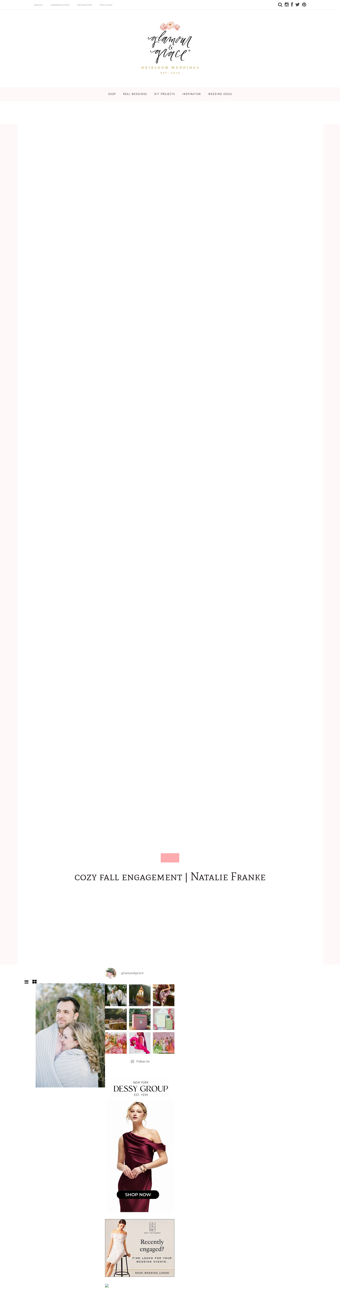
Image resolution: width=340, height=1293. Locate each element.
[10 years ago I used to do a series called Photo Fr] (116, 995)
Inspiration (191, 94)
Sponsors (84, 5)
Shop (112, 94)
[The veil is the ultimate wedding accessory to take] (140, 1043)
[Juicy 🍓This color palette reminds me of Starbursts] (116, 1043)
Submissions (60, 5)
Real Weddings (135, 94)
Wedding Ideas (220, 94)
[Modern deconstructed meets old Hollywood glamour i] (163, 995)
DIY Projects (165, 94)
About (38, 5)
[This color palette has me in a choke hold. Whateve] (116, 1019)
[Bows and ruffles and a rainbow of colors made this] (163, 1019)
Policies (106, 5)
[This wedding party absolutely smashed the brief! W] (163, 1043)
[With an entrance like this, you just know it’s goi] (140, 995)
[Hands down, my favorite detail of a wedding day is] (140, 1019)
